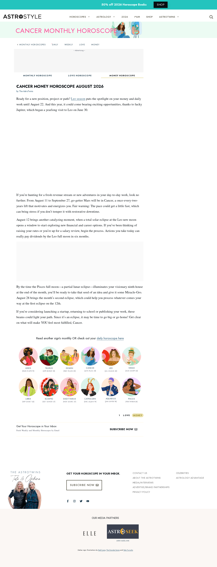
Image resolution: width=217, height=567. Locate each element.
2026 (125, 17)
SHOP (160, 5)
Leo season (78, 98)
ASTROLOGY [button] (103, 17)
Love (82, 44)
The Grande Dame (113, 550)
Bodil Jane (101, 550)
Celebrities (182, 473)
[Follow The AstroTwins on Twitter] (81, 501)
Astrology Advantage (190, 477)
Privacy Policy (141, 492)
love (126, 415)
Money (95, 44)
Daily (55, 44)
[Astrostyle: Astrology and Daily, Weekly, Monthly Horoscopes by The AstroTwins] (20, 17)
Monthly (37, 75)
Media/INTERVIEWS (143, 482)
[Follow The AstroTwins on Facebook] (67, 501)
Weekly (68, 44)
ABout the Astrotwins (147, 477)
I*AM (137, 17)
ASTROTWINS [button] (167, 17)
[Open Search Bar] (211, 17)
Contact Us (140, 473)
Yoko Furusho (128, 550)
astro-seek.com (122, 540)
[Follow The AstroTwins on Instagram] (74, 501)
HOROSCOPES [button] (78, 17)
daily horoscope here (110, 338)
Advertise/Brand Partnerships (151, 487)
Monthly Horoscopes (32, 44)
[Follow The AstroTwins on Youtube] (87, 501)
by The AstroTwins (24, 91)
